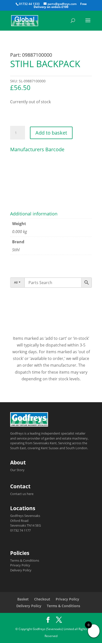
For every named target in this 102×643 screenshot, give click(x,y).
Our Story (17, 470)
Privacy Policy (20, 565)
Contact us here (21, 494)
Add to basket (51, 132)
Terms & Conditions (24, 560)
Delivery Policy (20, 570)
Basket (23, 599)
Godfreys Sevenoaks (25, 515)
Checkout (42, 599)
